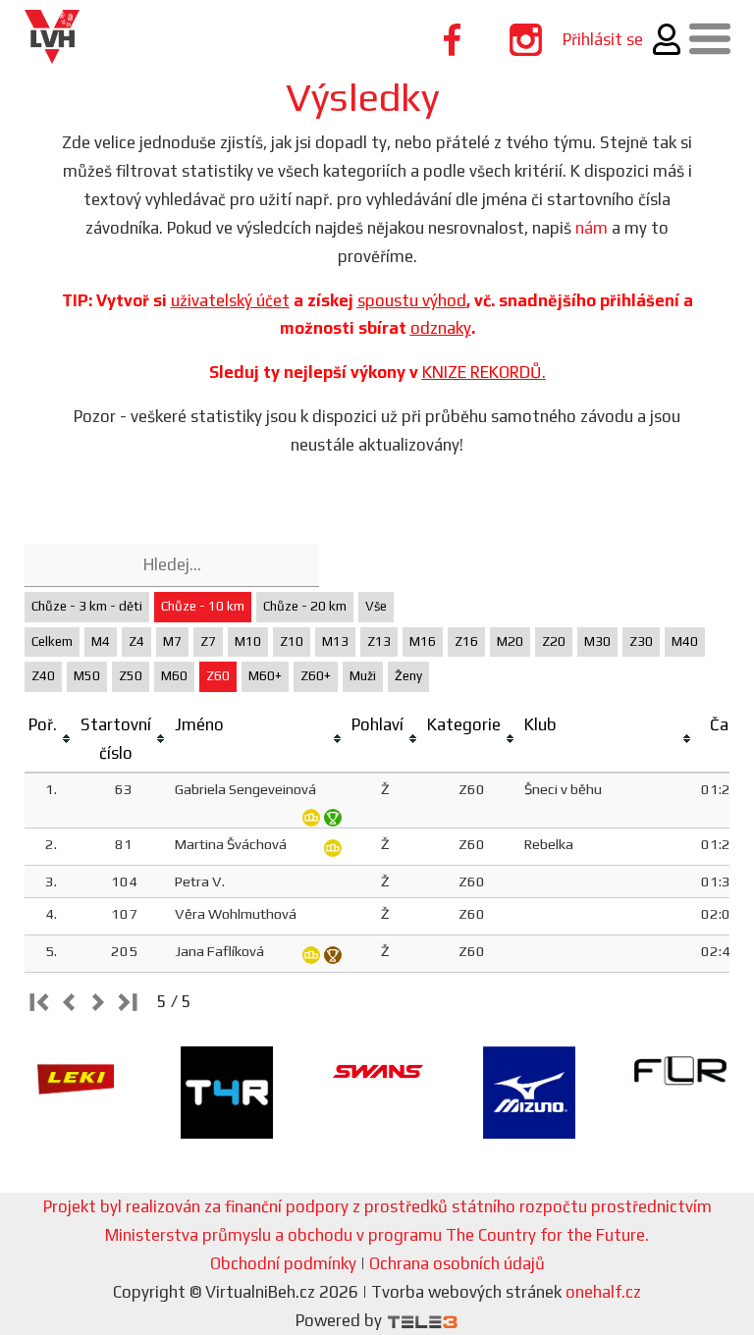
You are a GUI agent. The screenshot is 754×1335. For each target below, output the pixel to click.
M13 (335, 641)
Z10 (291, 641)
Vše (376, 606)
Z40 (43, 675)
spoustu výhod (411, 300)
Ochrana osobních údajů (457, 1263)
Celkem (52, 641)
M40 (685, 641)
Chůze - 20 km (305, 606)
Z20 (554, 641)
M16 (422, 641)
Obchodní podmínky (283, 1263)
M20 (510, 641)
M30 (597, 641)
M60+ (265, 675)
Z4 (136, 641)
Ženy (408, 675)
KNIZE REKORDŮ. (484, 372)
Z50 (130, 675)
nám (591, 228)
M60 (174, 675)
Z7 (208, 641)
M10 (248, 641)
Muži (363, 675)
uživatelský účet (230, 300)
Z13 (379, 641)
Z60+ (315, 675)
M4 (100, 641)
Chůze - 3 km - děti (86, 606)
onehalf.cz (603, 1292)
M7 (172, 641)
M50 (87, 675)
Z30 (641, 641)
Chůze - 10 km (202, 606)
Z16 (466, 641)
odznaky (440, 328)
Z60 (218, 675)
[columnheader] (51, 740)
